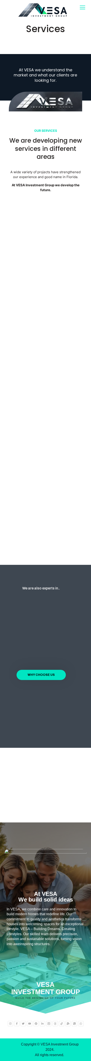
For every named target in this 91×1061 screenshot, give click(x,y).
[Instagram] (10, 1023)
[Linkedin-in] (42, 1023)
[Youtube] (29, 1023)
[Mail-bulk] (68, 1023)
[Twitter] (23, 1023)
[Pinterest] (36, 1023)
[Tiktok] (61, 1023)
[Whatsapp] (80, 1023)
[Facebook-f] (16, 1023)
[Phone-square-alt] (74, 1023)
